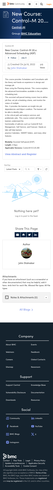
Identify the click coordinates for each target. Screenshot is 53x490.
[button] (46, 297)
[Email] (17, 234)
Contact (6, 460)
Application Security (37, 463)
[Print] (23, 234)
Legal (28, 460)
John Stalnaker (26, 263)
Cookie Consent (30, 466)
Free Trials (17, 460)
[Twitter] (29, 234)
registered (42, 478)
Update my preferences (15, 463)
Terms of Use (41, 472)
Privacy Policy (39, 460)
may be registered (14, 481)
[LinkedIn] (35, 234)
